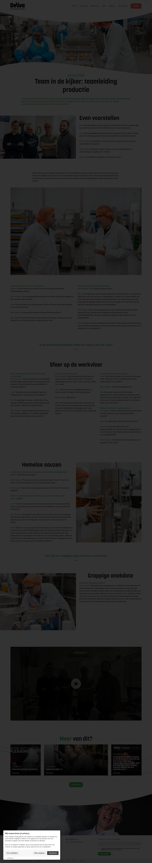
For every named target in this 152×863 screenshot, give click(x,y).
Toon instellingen (12, 853)
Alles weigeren (39, 853)
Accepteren (53, 853)
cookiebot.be (10, 858)
